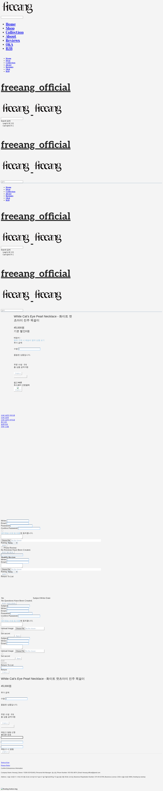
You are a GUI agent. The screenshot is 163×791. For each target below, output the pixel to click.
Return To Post (8, 658)
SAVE (4, 545)
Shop (10, 28)
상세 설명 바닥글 (8, 420)
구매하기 (5, 672)
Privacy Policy (5, 765)
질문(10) (4, 424)
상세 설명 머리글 (8, 415)
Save (18, 636)
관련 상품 (5, 427)
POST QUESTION (9, 603)
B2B (9, 49)
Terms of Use (5, 762)
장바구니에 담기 (7, 726)
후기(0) (4, 422)
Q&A (9, 45)
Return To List (8, 636)
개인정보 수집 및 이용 (10, 533)
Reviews (13, 40)
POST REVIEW (7, 552)
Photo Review (10, 548)
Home (11, 24)
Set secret (5, 634)
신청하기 (5, 752)
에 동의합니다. (17, 533)
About (11, 36)
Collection (15, 32)
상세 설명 (5, 418)
